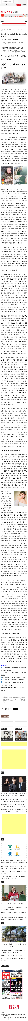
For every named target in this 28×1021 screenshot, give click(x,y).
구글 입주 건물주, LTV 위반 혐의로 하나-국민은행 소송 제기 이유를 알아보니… (14, 862)
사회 (9, 43)
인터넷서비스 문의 (16, 1010)
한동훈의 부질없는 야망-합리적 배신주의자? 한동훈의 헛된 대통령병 (14, 800)
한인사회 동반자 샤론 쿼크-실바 (12, 903)
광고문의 (8, 1010)
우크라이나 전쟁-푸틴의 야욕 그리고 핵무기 (12, 682)
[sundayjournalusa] (9, 12)
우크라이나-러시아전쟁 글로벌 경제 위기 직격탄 (14, 679)
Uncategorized (7, 29)
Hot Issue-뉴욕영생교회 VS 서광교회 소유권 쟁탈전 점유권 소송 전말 (14, 918)
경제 (2, 839)
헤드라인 (12, 43)
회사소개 (3, 1010)
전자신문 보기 (5, 965)
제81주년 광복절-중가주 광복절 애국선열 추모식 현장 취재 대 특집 (14, 951)
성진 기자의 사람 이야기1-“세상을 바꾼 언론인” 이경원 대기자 (21, 739)
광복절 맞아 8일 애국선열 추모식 (12, 955)
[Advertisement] (14, 744)
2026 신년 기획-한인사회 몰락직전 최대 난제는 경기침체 (13, 877)
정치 (2, 772)
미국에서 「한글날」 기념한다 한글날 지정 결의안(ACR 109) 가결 (7, 739)
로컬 (2, 923)
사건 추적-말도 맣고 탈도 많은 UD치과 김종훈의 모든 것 (14, 908)
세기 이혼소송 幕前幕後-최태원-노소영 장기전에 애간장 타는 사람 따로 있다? (14, 796)
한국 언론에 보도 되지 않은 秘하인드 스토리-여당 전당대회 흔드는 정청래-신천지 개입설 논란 (14, 806)
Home (2, 29)
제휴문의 (23, 1010)
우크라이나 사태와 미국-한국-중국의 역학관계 (13, 677)
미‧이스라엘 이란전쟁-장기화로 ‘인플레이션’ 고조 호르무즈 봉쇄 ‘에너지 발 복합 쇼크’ (13, 868)
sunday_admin (21, 42)
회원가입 (24, 4)
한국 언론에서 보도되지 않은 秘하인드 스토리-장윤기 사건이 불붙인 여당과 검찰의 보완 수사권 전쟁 (14, 811)
